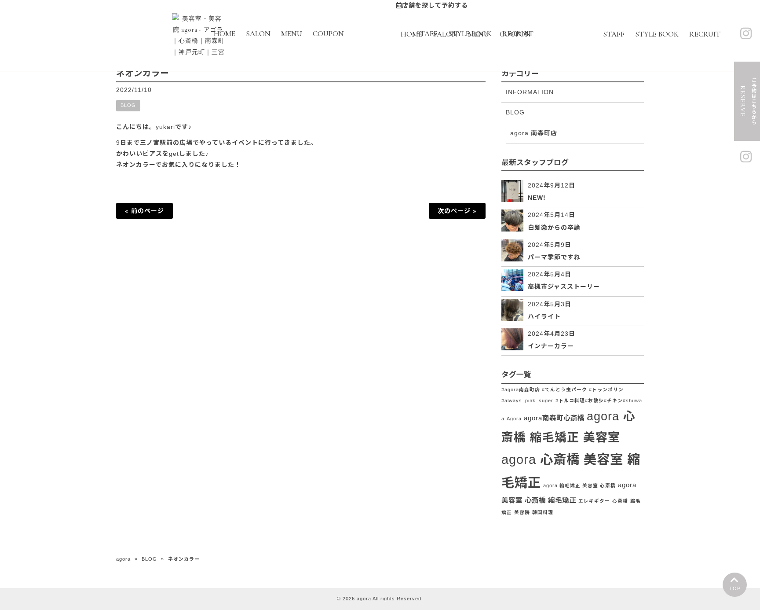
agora (123, 559)
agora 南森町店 (533, 132)
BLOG (128, 105)
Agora (514, 418)
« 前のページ (144, 210)
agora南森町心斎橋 (554, 418)
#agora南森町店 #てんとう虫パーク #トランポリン (562, 389)
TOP (735, 588)
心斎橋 (620, 500)
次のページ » (457, 210)
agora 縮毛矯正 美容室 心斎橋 (579, 485)
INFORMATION (530, 92)
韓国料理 (542, 512)
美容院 (522, 512)
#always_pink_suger (527, 400)
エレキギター (594, 500)
